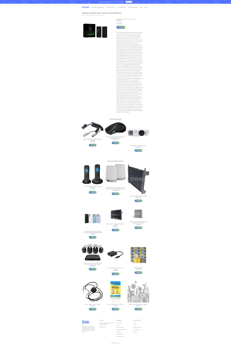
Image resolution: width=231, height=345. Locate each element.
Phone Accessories (132, 7)
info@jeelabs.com (103, 327)
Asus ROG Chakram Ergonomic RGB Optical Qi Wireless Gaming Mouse (115, 137)
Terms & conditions (138, 327)
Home (83, 15)
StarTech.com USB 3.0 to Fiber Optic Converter (116, 268)
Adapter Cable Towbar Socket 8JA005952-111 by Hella (92, 140)
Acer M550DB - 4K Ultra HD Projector (138, 145)
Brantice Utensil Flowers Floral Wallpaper (138, 304)
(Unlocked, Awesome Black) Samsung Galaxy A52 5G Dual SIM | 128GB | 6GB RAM (92, 232)
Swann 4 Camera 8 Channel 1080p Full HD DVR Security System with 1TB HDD (92, 264)
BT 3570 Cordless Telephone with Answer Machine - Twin (93, 187)
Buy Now (121, 27)
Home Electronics (110, 7)
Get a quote (129, 1)
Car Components (121, 7)
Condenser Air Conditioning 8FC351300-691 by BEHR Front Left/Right (138, 222)
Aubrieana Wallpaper (138, 267)
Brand (146, 7)
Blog (141, 7)
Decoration (118, 331)
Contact (135, 325)
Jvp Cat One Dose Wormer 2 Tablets (115, 304)
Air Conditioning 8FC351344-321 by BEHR (138, 196)
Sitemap (135, 331)
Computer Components (97, 7)
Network (134, 19)
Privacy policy (136, 329)
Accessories (119, 323)
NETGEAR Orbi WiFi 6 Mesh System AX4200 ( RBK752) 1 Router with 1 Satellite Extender (115, 188)
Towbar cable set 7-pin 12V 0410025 (93, 304)
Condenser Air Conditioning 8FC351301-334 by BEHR (115, 224)
